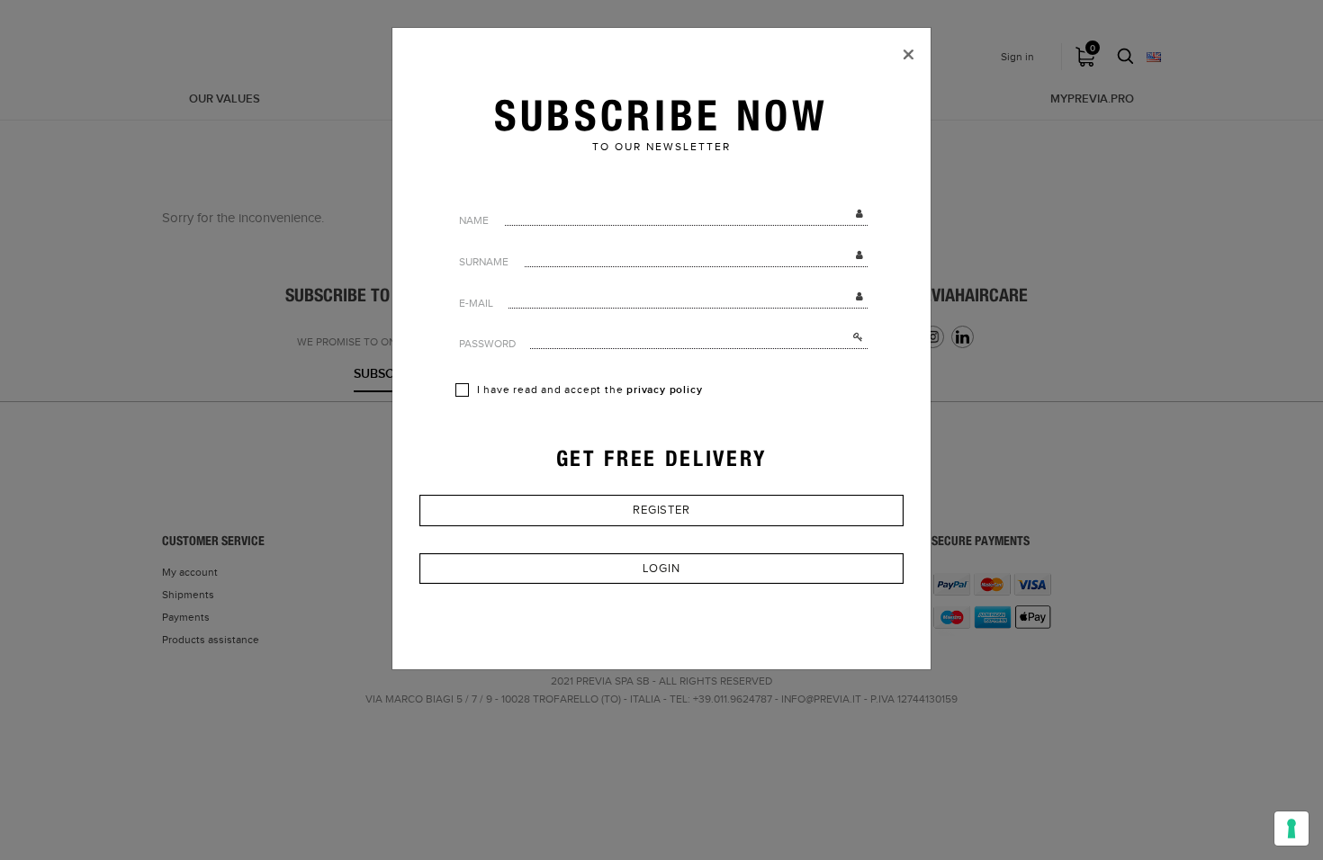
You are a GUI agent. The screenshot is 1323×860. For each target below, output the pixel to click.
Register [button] (661, 510)
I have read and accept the (588, 390)
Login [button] (661, 568)
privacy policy (664, 390)
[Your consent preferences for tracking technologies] (1291, 828)
